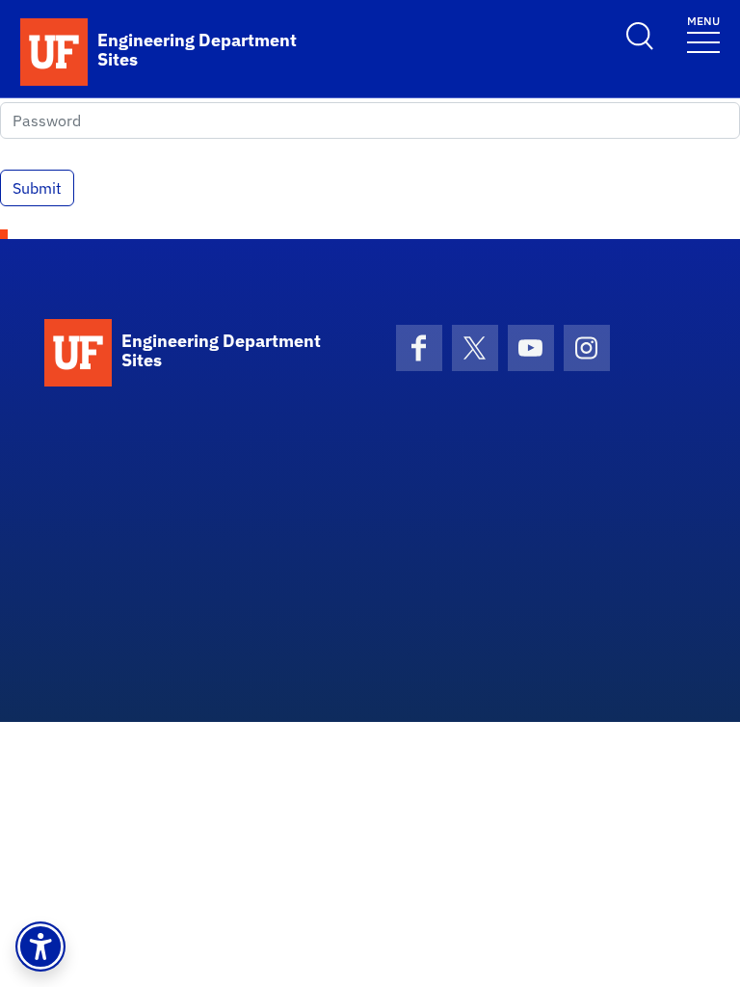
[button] (40, 946)
